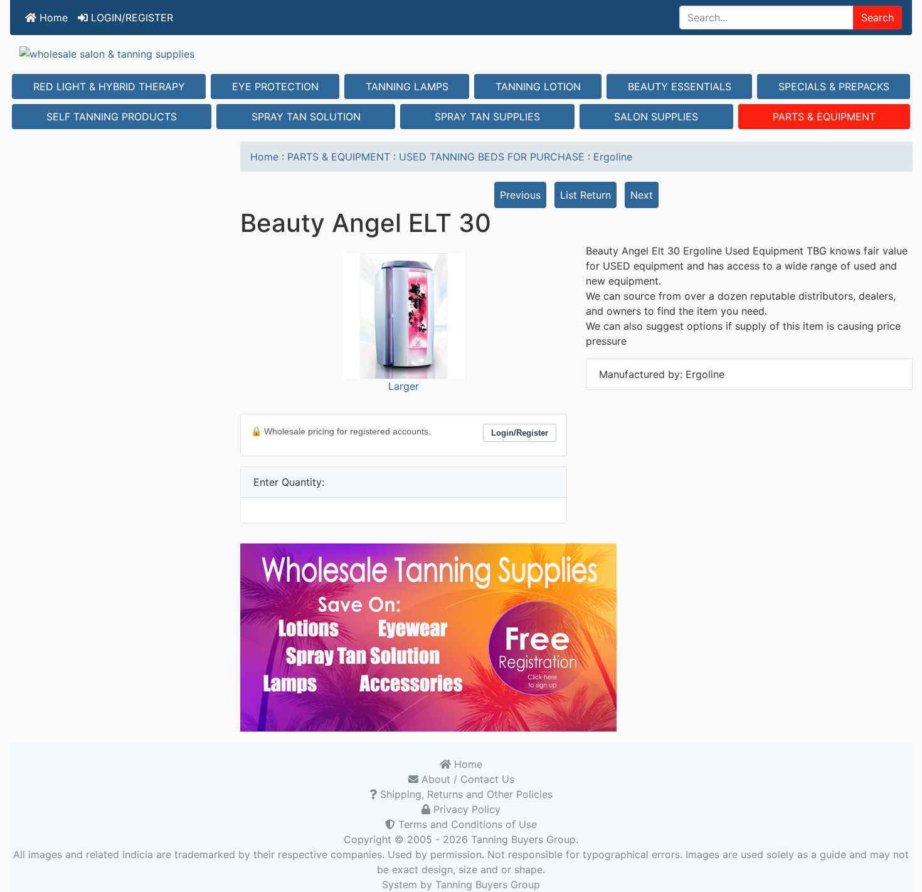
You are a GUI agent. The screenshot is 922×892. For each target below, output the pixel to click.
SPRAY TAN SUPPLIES (487, 116)
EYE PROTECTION (275, 86)
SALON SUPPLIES (656, 116)
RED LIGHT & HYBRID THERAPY (109, 86)
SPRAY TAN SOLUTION (306, 116)
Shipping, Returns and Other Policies (465, 794)
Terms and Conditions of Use (466, 824)
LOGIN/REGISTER (130, 17)
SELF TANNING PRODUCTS (111, 116)
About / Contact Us (466, 779)
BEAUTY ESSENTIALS (679, 86)
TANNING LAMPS (407, 86)
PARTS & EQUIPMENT (824, 116)
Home (52, 17)
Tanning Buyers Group (523, 839)
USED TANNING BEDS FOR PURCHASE (492, 156)
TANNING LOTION (538, 86)
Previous (520, 195)
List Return (585, 195)
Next (641, 195)
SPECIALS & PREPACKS (833, 86)
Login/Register (519, 433)
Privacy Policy (465, 809)
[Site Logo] (461, 53)
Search (877, 17)
